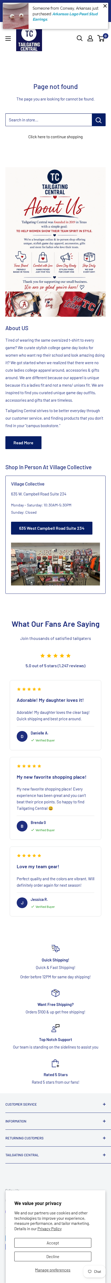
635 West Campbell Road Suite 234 (51, 528)
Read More (23, 442)
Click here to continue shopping (55, 136)
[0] (101, 38)
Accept (53, 1242)
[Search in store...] (99, 119)
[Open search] (80, 38)
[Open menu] (8, 38)
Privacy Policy (49, 1228)
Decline (52, 1256)
